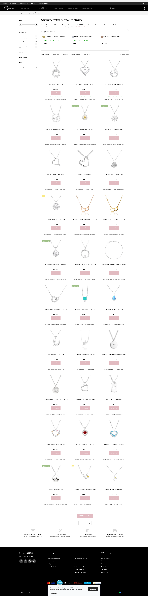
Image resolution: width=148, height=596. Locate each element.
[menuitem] (27, 8)
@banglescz (34, 561)
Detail (85, 138)
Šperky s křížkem (105, 561)
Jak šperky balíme (78, 564)
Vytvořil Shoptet (125, 592)
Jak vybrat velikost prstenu (80, 561)
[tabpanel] (55, 39)
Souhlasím (93, 589)
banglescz (25, 561)
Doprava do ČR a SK (43, 3)
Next (128, 30)
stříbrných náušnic (91, 27)
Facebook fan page (21, 561)
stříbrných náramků (80, 27)
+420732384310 (30, 561)
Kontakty (33, 3)
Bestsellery (104, 564)
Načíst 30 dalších (84, 516)
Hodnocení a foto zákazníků (9, 3)
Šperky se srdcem (105, 558)
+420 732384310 (27, 553)
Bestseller (30, 47)
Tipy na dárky (104, 569)
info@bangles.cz (27, 556)
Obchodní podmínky (79, 569)
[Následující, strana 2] (85, 523)
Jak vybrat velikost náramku (80, 558)
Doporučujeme (45, 54)
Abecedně (86, 54)
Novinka (30, 38)
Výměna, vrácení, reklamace (80, 566)
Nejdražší (65, 54)
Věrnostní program (23, 3)
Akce (30, 36)
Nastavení (54, 593)
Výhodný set (30, 44)
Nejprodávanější (75, 54)
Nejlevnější (56, 54)
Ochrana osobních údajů (80, 572)
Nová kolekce (104, 566)
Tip (30, 41)
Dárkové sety (104, 572)
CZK (143, 3)
